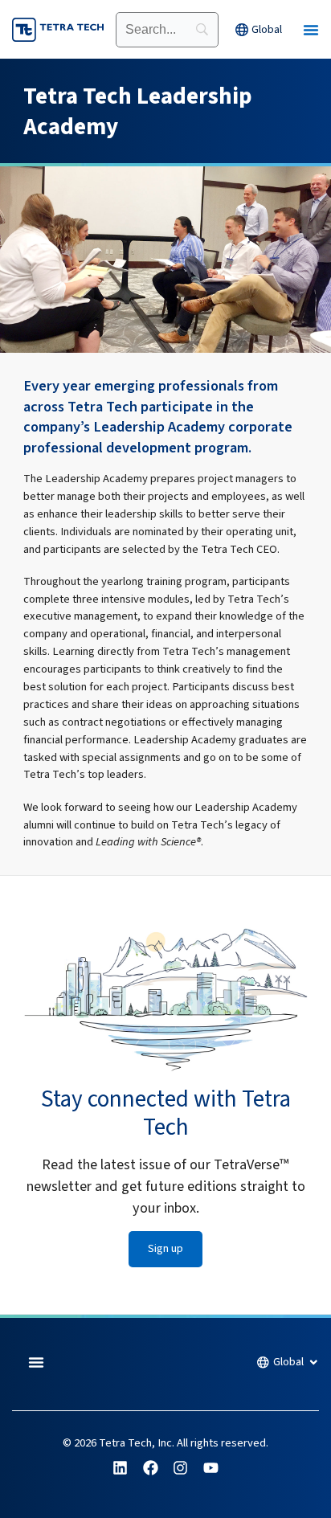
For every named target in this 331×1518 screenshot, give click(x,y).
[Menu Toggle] (311, 30)
